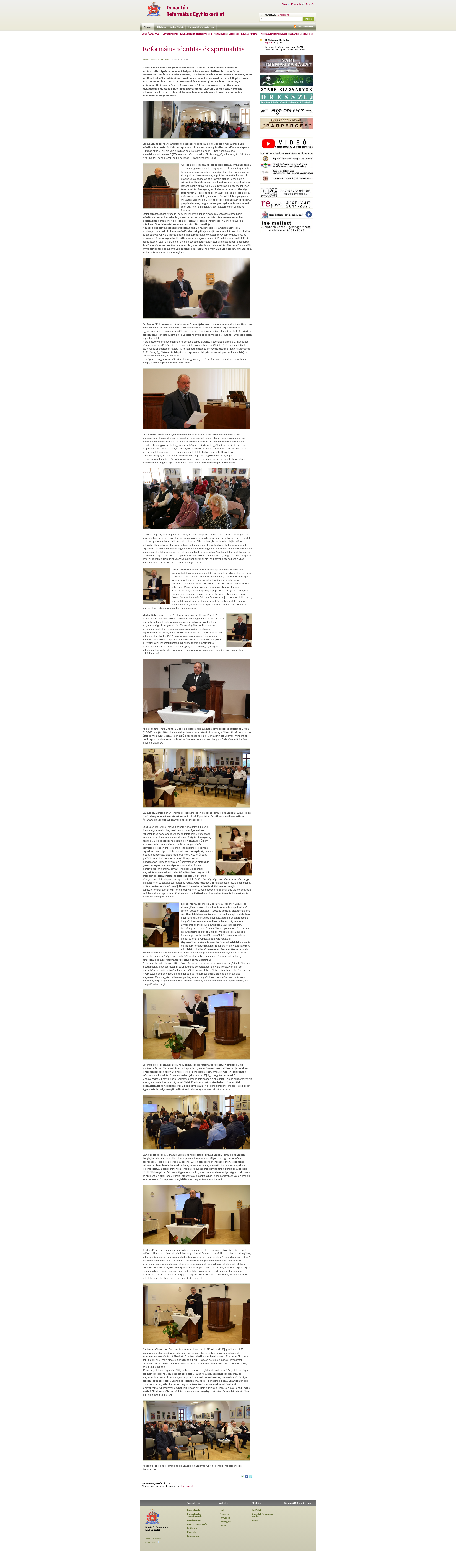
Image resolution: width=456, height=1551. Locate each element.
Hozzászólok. (187, 1486)
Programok (225, 1514)
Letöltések (234, 34)
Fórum (223, 1526)
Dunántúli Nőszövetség (301, 34)
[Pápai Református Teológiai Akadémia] (287, 161)
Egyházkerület (151, 34)
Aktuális (148, 27)
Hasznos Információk (197, 1524)
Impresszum (193, 1536)
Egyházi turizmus (250, 34)
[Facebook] (246, 1476)
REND (255, 1520)
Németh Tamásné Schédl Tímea (155, 59)
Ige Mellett (257, 1510)
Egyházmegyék (170, 34)
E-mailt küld (150, 1542)
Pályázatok (225, 1518)
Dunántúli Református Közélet (262, 1515)
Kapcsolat (296, 4)
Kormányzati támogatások (274, 34)
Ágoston (269, 42)
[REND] (287, 85)
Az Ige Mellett (177, 27)
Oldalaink (161, 27)
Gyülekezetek (284, 15)
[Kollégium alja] (287, 183)
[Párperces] (287, 128)
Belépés (310, 4)
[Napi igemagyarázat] (287, 73)
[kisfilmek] (287, 197)
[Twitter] (250, 1476)
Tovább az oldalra (153, 1538)
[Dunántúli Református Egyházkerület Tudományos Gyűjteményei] (287, 174)
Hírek (222, 1510)
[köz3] (287, 186)
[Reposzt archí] (287, 208)
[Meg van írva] (287, 116)
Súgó (284, 4)
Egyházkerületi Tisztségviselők (196, 34)
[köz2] (287, 131)
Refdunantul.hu (269, 15)
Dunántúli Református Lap (201, 27)
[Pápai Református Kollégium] (287, 167)
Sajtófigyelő (225, 1522)
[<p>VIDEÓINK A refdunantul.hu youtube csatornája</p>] (287, 150)
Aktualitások (220, 34)
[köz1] (287, 135)
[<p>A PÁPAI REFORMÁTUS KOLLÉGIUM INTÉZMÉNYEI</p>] (287, 154)
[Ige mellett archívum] (287, 232)
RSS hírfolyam (305, 26)
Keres (308, 19)
